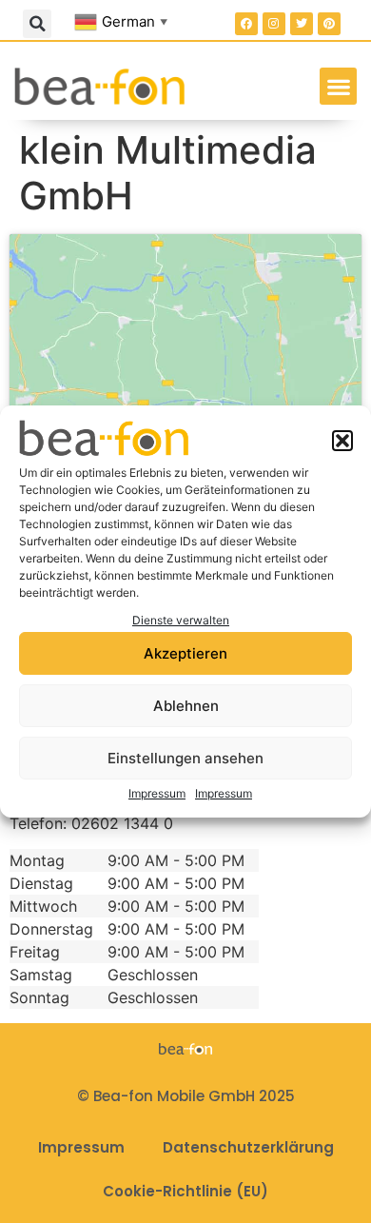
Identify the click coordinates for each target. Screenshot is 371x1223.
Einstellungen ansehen (185, 758)
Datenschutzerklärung (248, 1147)
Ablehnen (186, 706)
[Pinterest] (329, 23)
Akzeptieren (185, 653)
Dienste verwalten (180, 620)
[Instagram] (274, 23)
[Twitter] (301, 23)
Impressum (157, 793)
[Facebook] (246, 23)
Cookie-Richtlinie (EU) (185, 1191)
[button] (342, 440)
